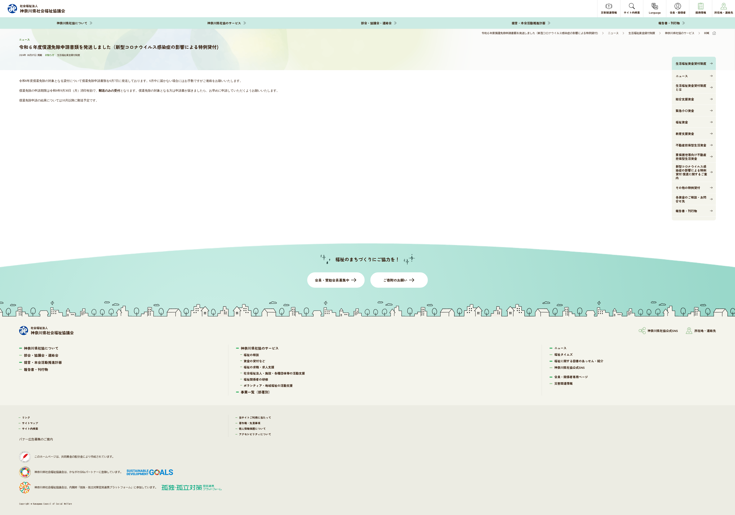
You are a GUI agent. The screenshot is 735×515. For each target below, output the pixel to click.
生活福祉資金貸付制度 (641, 33)
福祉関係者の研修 (256, 379)
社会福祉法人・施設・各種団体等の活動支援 (274, 373)
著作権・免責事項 (249, 423)
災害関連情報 (563, 383)
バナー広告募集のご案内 (36, 439)
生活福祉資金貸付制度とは (691, 87)
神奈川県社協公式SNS (569, 367)
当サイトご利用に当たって (255, 417)
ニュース (613, 33)
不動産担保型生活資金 (691, 145)
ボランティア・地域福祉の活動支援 (268, 385)
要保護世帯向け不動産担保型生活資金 (691, 156)
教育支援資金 (685, 133)
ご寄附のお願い (395, 280)
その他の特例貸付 (688, 187)
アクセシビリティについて (255, 434)
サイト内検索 (30, 428)
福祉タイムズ (563, 354)
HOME (707, 33)
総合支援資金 (685, 99)
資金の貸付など (254, 361)
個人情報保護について (252, 428)
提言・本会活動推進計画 (528, 23)
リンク (26, 417)
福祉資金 (682, 122)
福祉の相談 (251, 354)
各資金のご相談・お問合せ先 (691, 199)
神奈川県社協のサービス (224, 23)
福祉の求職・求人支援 (259, 367)
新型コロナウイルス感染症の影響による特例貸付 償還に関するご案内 (691, 172)
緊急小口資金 (685, 110)
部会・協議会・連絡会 (376, 23)
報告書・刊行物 (669, 23)
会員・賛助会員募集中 (332, 280)
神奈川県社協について (72, 23)
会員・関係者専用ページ (571, 377)
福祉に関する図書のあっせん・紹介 (578, 361)
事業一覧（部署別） (256, 391)
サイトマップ (30, 423)
